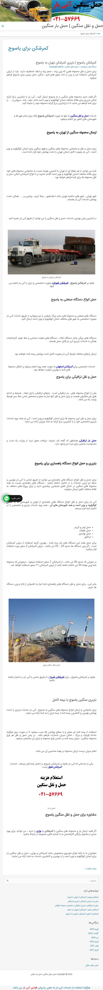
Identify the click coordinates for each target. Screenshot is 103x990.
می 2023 (94, 937)
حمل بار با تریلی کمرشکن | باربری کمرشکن (83, 901)
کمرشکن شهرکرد (60, 283)
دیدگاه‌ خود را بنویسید (88, 66)
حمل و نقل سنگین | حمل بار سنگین (72, 26)
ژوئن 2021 (94, 945)
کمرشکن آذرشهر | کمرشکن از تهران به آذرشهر (82, 913)
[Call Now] (6, 498)
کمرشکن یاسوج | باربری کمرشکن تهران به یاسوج (66, 62)
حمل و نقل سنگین (71, 66)
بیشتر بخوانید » (90, 868)
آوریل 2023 (94, 941)
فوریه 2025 (94, 929)
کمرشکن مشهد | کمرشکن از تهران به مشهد (82, 909)
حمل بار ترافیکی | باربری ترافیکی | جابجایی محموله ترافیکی (76, 905)
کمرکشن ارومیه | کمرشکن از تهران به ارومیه (82, 897)
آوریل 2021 (94, 950)
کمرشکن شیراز (57, 677)
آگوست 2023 (93, 933)
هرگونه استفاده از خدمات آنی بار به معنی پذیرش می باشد (51, 988)
